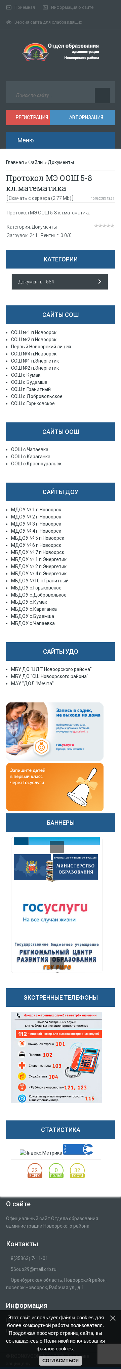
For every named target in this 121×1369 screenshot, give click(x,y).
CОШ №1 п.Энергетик (35, 361)
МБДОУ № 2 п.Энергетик (39, 566)
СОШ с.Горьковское (33, 403)
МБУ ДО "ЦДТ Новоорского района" (51, 669)
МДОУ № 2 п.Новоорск (36, 516)
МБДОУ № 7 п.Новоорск (37, 552)
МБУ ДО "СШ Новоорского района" (49, 676)
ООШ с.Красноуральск (36, 463)
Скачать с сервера (29, 198)
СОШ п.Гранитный (31, 389)
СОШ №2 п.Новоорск (33, 339)
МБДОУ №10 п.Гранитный (40, 580)
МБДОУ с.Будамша (32, 616)
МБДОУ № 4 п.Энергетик (39, 573)
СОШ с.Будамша (29, 382)
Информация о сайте (72, 7)
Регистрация (31, 117)
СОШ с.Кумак (25, 375)
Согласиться (60, 1360)
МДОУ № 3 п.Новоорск (36, 524)
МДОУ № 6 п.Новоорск (36, 545)
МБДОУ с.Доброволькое (39, 595)
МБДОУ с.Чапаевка (33, 623)
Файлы (35, 162)
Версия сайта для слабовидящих (48, 22)
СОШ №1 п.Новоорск (33, 332)
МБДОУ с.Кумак (29, 602)
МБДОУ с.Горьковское (36, 587)
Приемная (24, 7)
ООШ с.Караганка (30, 456)
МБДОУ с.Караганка (34, 609)
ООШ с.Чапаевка (29, 449)
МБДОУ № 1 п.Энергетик (39, 559)
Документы (61, 162)
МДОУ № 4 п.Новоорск (36, 531)
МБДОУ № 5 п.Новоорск (37, 538)
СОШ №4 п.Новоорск (33, 353)
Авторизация (85, 117)
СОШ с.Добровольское (37, 396)
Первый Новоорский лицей (41, 346)
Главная (15, 162)
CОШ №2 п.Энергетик (35, 368)
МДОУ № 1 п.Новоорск (36, 509)
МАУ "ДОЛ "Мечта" (32, 683)
